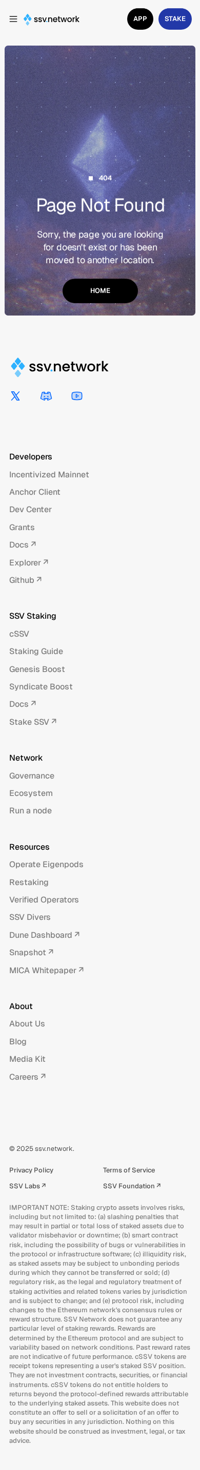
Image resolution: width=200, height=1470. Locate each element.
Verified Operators (44, 899)
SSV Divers (30, 917)
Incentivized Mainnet (49, 474)
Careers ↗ (27, 1077)
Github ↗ (25, 580)
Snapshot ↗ (31, 952)
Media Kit (27, 1059)
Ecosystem (31, 793)
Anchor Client (35, 492)
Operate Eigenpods (46, 864)
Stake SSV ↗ (32, 722)
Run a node (30, 810)
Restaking (29, 882)
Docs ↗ (22, 544)
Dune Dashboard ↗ (44, 935)
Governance (31, 775)
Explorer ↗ (28, 562)
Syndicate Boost (41, 686)
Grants (22, 527)
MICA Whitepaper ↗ (46, 970)
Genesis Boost (37, 669)
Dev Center (30, 509)
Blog (18, 1041)
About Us (27, 1023)
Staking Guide (36, 651)
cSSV (19, 633)
